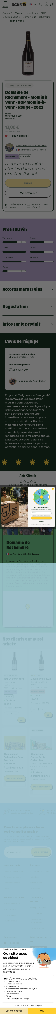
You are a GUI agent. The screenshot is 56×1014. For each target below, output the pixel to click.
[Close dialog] (53, 489)
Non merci (41, 521)
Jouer (41, 518)
